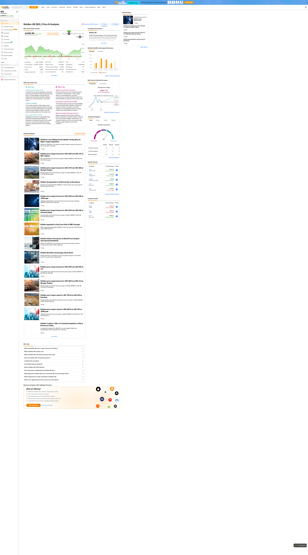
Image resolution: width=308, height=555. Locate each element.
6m (72, 33)
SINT (90, 188)
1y (77, 33)
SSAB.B (91, 179)
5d (66, 33)
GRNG (90, 174)
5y (82, 33)
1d (63, 33)
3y (79, 33)
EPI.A (90, 184)
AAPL (90, 211)
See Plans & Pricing (47, 405)
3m (69, 33)
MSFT (90, 215)
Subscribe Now (33, 405)
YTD (74, 33)
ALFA (90, 169)
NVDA (90, 206)
